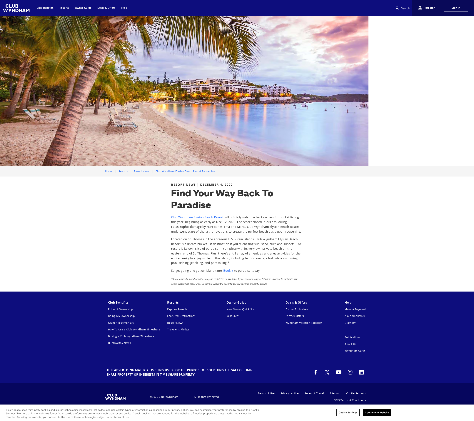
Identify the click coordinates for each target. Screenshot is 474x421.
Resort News (141, 171)
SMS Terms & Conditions (350, 400)
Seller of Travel (314, 393)
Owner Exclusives (297, 309)
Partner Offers (295, 316)
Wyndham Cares (355, 350)
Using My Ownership (121, 316)
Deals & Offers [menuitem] (106, 7)
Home (108, 171)
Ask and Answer (355, 316)
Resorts (123, 171)
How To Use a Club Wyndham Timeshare (134, 329)
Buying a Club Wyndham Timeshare (131, 336)
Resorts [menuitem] (64, 7)
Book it (228, 271)
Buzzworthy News (119, 343)
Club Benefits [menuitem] (45, 7)
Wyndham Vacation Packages (304, 323)
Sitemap (335, 393)
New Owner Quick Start (241, 309)
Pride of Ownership (120, 309)
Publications (352, 337)
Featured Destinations (181, 316)
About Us (350, 344)
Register (429, 7)
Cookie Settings (348, 412)
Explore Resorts (177, 309)
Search (405, 8)
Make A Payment (355, 309)
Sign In (455, 7)
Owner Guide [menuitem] (83, 7)
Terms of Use (266, 393)
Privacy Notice (290, 393)
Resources (233, 316)
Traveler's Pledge (178, 329)
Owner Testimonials (121, 323)
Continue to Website (377, 412)
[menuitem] (17, 8)
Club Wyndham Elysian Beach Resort (197, 217)
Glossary (350, 323)
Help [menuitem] (124, 7)
